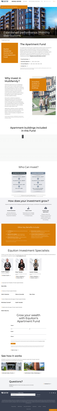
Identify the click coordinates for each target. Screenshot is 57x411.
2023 (36, 63)
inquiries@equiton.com (21, 255)
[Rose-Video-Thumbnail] (21, 264)
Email (12, 331)
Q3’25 (38, 61)
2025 (31, 63)
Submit (12, 343)
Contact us (11, 385)
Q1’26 (36, 61)
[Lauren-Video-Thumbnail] (36, 264)
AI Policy (44, 341)
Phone (12, 336)
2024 (34, 63)
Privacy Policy (40, 341)
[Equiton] (4, 1)
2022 (39, 63)
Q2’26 (33, 61)
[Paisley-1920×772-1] (34, 366)
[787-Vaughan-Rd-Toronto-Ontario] (11, 366)
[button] (41, 1)
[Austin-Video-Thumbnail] (7, 264)
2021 (41, 63)
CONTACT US (53, 410)
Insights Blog (20, 392)
